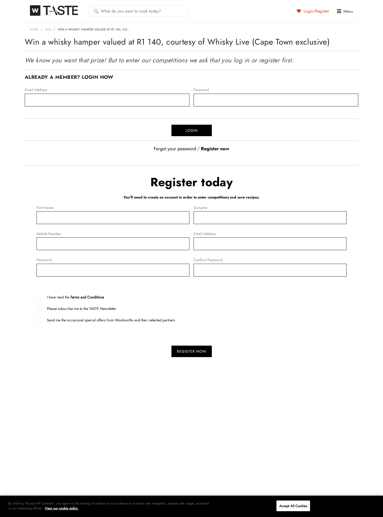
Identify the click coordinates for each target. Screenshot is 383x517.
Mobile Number (37, 233)
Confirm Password (194, 259)
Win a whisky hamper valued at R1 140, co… (94, 29)
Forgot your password (175, 148)
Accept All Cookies (293, 505)
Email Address (25, 89)
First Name (37, 207)
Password (194, 89)
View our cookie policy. (61, 508)
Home (34, 29)
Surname (194, 207)
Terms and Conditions (87, 297)
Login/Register (315, 11)
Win (48, 29)
